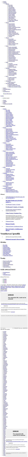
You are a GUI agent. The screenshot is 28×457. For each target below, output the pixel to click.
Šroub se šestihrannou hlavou (14, 54)
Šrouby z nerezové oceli (13, 33)
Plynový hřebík (11, 14)
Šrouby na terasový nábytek (14, 51)
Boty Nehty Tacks (12, 19)
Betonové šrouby (11, 49)
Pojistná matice (11, 41)
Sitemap (24, 284)
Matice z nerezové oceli (13, 43)
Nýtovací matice (11, 42)
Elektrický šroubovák (12, 84)
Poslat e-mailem (4, 290)
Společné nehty (11, 8)
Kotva (7, 76)
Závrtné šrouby (11, 35)
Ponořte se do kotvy (12, 77)
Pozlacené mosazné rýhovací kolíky (15, 239)
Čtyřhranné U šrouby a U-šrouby (15, 207)
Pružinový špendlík (12, 67)
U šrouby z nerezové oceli (13, 34)
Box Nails (10, 5)
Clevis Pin (10, 63)
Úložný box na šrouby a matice (14, 86)
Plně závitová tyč (11, 82)
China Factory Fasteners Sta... (14, 213)
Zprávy (4, 88)
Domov (4, 1)
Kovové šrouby (11, 56)
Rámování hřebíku (12, 13)
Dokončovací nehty (12, 12)
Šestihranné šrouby (12, 28)
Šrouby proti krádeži (12, 47)
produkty (5, 2)
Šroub (7, 46)
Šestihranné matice (12, 40)
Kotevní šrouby (11, 23)
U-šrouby (10, 36)
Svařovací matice (11, 44)
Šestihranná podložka (12, 70)
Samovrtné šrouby (12, 57)
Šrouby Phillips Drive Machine (18, 287)
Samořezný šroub (11, 58)
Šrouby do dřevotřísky (13, 48)
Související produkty (10, 83)
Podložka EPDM (11, 69)
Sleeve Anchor (11, 78)
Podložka (8, 68)
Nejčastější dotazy (7, 89)
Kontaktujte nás (6, 91)
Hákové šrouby (11, 30)
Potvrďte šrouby (11, 50)
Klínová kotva (11, 79)
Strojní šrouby (11, 55)
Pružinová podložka (12, 72)
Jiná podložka (11, 71)
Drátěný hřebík (11, 21)
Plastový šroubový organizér (14, 85)
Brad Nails (10, 6)
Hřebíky (7, 3)
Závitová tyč (8, 81)
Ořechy (7, 37)
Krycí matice (11, 38)
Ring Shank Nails (12, 16)
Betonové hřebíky (12, 9)
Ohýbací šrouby (11, 24)
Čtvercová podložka (12, 74)
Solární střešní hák (12, 31)
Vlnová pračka (11, 75)
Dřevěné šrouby (11, 61)
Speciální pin (11, 65)
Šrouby (7, 22)
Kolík (7, 62)
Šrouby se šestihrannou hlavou (14, 29)
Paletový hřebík (11, 15)
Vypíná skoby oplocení (13, 20)
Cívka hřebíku (11, 7)
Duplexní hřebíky (12, 10)
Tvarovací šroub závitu (13, 60)
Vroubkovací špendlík (12, 64)
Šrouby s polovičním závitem (14, 27)
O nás (4, 90)
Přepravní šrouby (11, 26)
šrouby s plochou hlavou (6, 286)
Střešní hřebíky (11, 17)
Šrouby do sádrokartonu (13, 53)
